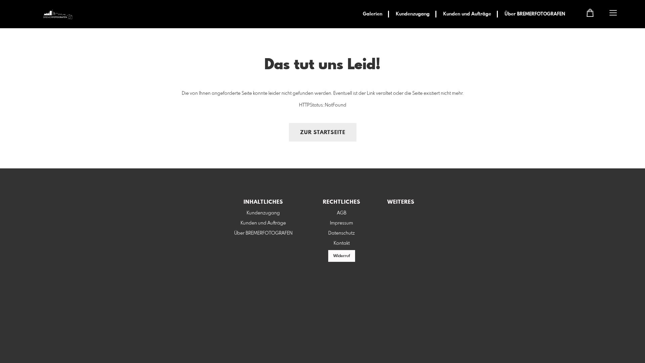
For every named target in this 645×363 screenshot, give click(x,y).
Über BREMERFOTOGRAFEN (535, 14)
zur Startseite (322, 132)
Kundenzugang (413, 14)
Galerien (372, 14)
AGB (341, 213)
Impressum (341, 223)
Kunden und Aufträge (467, 14)
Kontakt (342, 243)
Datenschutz (341, 233)
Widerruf (341, 256)
